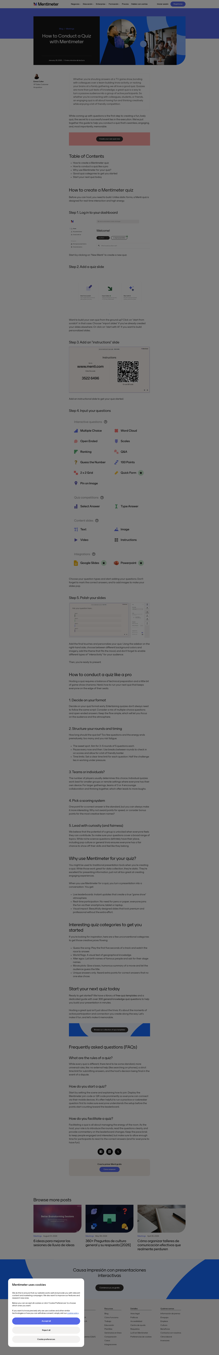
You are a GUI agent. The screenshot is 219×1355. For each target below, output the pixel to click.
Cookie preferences (46, 1339)
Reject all (46, 1330)
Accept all (46, 1321)
